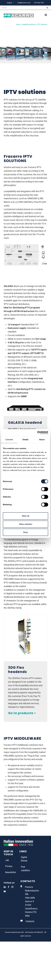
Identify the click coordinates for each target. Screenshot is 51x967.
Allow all (25, 516)
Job (7, 860)
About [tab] (42, 439)
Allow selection (25, 524)
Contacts (30, 921)
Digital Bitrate (24, 859)
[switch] (44, 489)
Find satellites (25, 869)
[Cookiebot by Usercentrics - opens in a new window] (37, 432)
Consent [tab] (9, 439)
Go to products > (22, 713)
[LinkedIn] (5, 887)
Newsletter (9, 872)
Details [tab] (26, 439)
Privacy (8, 866)
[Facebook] (9, 887)
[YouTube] (5, 891)
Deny (25, 532)
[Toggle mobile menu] (46, 15)
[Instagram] (12, 887)
